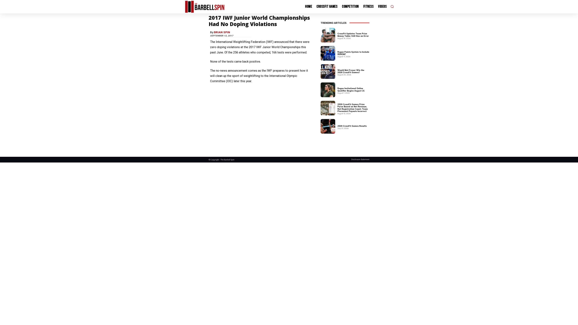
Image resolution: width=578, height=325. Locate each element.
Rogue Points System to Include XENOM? (353, 53)
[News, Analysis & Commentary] (210, 6)
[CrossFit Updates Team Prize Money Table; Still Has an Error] (328, 35)
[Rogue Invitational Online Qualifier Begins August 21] (328, 89)
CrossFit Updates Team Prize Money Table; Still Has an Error (353, 34)
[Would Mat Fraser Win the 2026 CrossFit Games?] (328, 71)
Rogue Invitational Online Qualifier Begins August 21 (351, 89)
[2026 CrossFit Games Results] (328, 126)
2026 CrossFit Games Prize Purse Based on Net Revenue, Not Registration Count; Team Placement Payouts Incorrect (352, 108)
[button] (392, 6)
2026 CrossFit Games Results (352, 126)
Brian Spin (222, 32)
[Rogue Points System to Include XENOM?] (328, 53)
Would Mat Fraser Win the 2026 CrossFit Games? (350, 71)
